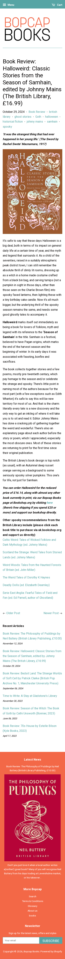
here (50, 502)
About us (32, 910)
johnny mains (35, 121)
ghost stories (22, 116)
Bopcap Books (31, 951)
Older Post (13, 613)
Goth (38, 116)
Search (32, 896)
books (32, 915)
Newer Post (51, 613)
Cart (59, 4)
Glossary (32, 906)
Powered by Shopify (51, 951)
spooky (7, 126)
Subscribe (50, 941)
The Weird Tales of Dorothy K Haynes (26, 577)
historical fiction (13, 121)
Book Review (37, 112)
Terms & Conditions (32, 901)
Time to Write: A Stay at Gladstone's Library (30, 696)
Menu (10, 4)
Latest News (32, 759)
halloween (51, 116)
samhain (52, 121)
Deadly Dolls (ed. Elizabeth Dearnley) (26, 585)
